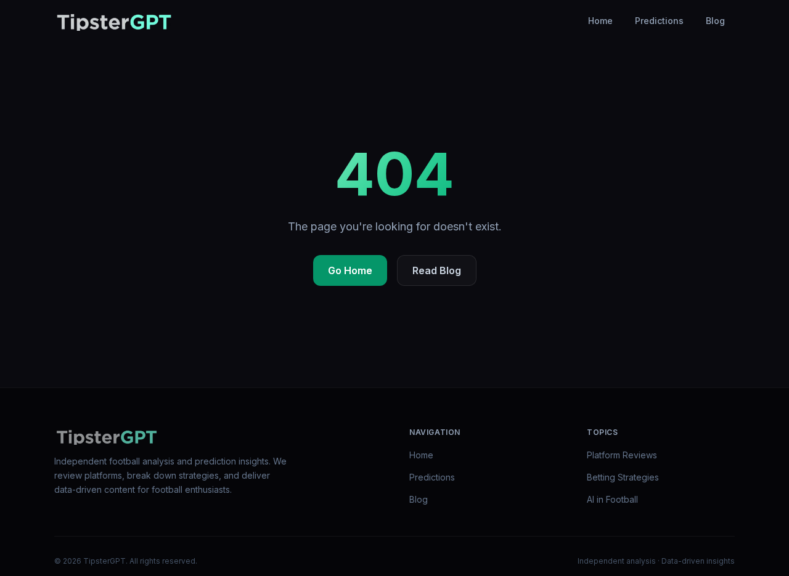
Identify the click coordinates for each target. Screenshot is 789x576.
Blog (715, 20)
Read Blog (436, 270)
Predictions (659, 20)
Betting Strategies (623, 477)
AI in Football (612, 499)
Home (600, 20)
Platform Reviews (622, 455)
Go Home (350, 270)
